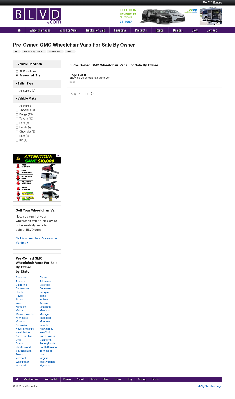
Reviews (67, 379)
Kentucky (21, 306)
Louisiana (45, 306)
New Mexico (23, 332)
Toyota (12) (26, 118)
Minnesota (22, 317)
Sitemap (142, 379)
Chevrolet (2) (27, 131)
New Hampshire (25, 328)
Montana (45, 321)
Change (217, 2)
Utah (42, 354)
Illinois (19, 299)
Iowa (18, 303)
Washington (23, 361)
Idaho (43, 295)
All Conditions (27, 71)
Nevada (44, 325)
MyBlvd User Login (211, 386)
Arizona (20, 281)
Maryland (45, 310)
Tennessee (46, 350)
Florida (20, 292)
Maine (19, 310)
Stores (106, 379)
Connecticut (23, 288)
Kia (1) (23, 140)
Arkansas (45, 281)
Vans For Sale (68, 29)
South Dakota (24, 350)
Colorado (45, 284)
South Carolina (48, 347)
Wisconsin (21, 365)
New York (45, 332)
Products (141, 29)
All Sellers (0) (27, 90)
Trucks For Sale (95, 29)
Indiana (44, 299)
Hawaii (20, 295)
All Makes (25, 105)
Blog (195, 29)
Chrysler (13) (27, 110)
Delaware (45, 288)
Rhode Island (23, 347)
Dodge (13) (26, 114)
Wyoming (45, 365)
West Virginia (47, 361)
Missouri (21, 321)
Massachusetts (25, 314)
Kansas (44, 303)
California (21, 284)
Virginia (44, 358)
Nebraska (21, 325)
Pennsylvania (47, 343)
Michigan (45, 314)
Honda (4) (25, 127)
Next (217, 16)
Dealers (178, 29)
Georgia (44, 292)
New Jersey (46, 328)
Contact (212, 29)
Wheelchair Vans (40, 29)
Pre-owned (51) (29, 75)
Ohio (18, 339)
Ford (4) (24, 123)
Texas (19, 354)
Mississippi (46, 317)
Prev (125, 16)
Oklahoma (46, 339)
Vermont (21, 358)
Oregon (20, 343)
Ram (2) (24, 135)
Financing (120, 29)
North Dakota (47, 336)
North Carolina (24, 336)
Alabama (21, 277)
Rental (160, 29)
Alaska (44, 277)
